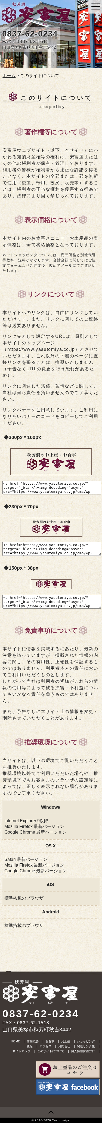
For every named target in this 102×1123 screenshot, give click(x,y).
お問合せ (64, 1046)
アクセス (45, 1046)
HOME (15, 1041)
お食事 (49, 1041)
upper (51, 1112)
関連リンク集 (86, 1046)
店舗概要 (33, 1041)
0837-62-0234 (30, 33)
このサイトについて (50, 1051)
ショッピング (86, 1041)
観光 (30, 1046)
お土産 (65, 1041)
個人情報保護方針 (83, 1051)
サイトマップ (21, 1051)
